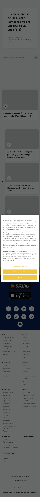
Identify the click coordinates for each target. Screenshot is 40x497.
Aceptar (20, 277)
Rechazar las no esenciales (20, 272)
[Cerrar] (36, 217)
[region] (20, 248)
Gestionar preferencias (20, 266)
